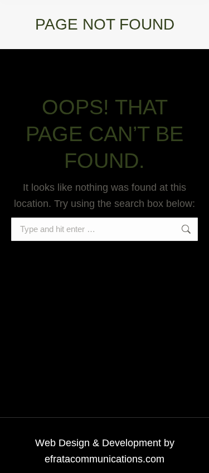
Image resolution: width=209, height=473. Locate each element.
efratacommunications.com (104, 459)
